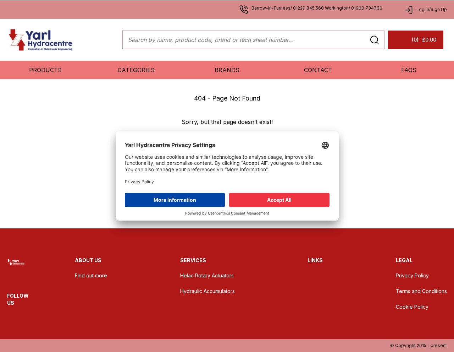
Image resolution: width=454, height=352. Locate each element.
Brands (227, 70)
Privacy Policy (412, 275)
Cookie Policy (412, 307)
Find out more (91, 275)
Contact (318, 70)
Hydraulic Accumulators (207, 291)
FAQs (408, 70)
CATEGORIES (136, 70)
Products (45, 70)
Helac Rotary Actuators (207, 275)
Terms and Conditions (421, 291)
